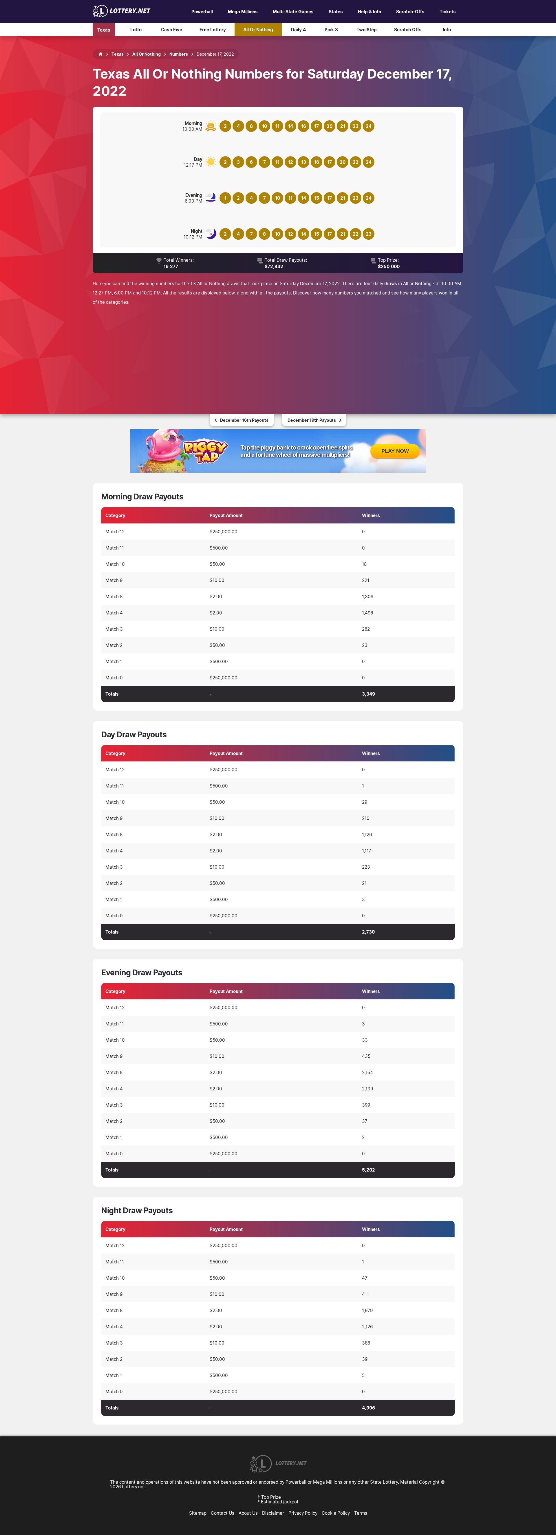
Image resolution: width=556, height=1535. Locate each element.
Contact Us (222, 1513)
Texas (103, 29)
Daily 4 (298, 29)
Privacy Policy (302, 1513)
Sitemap (197, 1513)
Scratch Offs (408, 29)
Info (447, 29)
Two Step (366, 29)
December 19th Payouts (312, 420)
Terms (360, 1513)
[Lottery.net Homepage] (101, 54)
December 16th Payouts (244, 420)
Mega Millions (243, 11)
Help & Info (369, 11)
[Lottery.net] (122, 15)
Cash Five (171, 29)
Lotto (136, 29)
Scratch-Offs (410, 11)
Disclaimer (273, 1513)
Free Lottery (213, 29)
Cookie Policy (336, 1513)
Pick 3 (331, 29)
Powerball (202, 11)
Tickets (448, 11)
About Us (248, 1513)
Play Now (395, 451)
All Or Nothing (258, 29)
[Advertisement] (278, 353)
